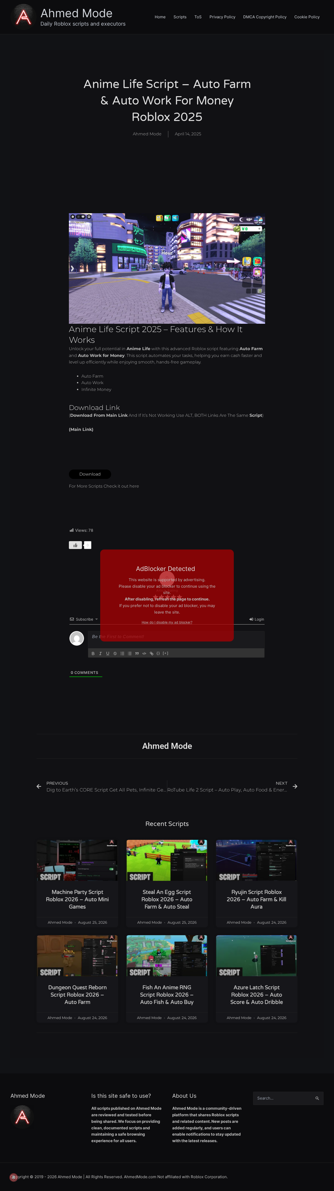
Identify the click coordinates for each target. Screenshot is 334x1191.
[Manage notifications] (13, 1177)
